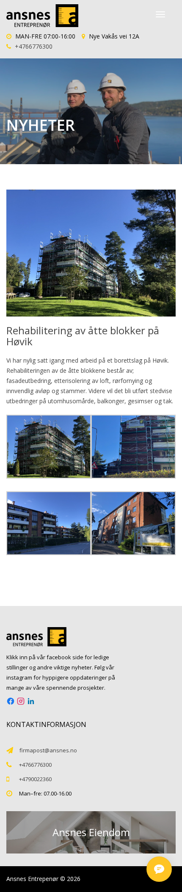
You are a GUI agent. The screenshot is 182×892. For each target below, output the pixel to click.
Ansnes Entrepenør (32, 879)
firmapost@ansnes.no (48, 750)
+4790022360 (35, 779)
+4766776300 (33, 46)
